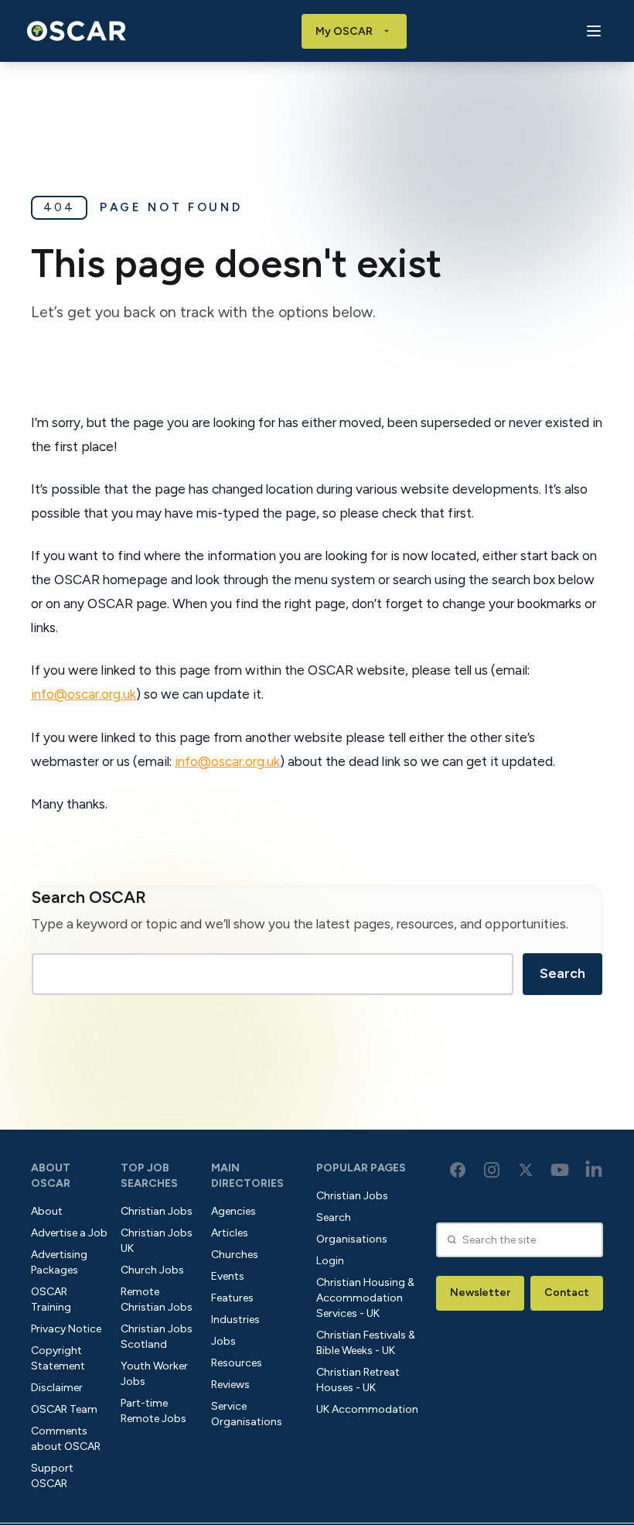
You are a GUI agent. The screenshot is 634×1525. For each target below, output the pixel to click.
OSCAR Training (51, 1299)
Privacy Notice (66, 1328)
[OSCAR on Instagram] (491, 1170)
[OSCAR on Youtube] (559, 1170)
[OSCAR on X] (525, 1170)
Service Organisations (246, 1414)
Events (227, 1276)
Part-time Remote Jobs (153, 1411)
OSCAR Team (64, 1409)
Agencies (233, 1211)
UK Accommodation (367, 1409)
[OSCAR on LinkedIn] (594, 1170)
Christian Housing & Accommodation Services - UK (365, 1298)
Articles (229, 1232)
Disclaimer (57, 1387)
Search (562, 973)
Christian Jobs (157, 1211)
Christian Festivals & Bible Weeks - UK (365, 1342)
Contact (566, 1292)
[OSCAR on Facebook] (457, 1170)
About (47, 1211)
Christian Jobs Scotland (157, 1336)
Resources (236, 1362)
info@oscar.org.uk (83, 694)
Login (330, 1260)
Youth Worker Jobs (154, 1373)
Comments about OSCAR (66, 1438)
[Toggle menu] (593, 31)
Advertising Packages (59, 1262)
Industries (235, 1319)
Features (232, 1297)
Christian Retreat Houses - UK (358, 1380)
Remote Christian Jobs (157, 1299)
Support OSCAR (52, 1476)
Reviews (230, 1384)
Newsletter (480, 1292)
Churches (234, 1254)
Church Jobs (152, 1270)
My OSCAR (344, 31)
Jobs (223, 1341)
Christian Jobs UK (157, 1240)
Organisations (351, 1239)
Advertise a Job (69, 1232)
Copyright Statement (58, 1358)
